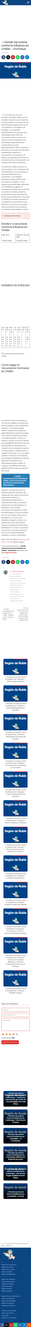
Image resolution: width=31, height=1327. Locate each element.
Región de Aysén (7, 1272)
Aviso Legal (5, 1315)
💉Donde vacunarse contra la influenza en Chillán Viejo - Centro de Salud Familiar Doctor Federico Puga (22, 614)
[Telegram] (27, 57)
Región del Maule (7, 1286)
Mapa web (5, 542)
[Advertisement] (15, 23)
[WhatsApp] (18, 57)
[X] (8, 57)
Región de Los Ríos (7, 1267)
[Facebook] (3, 57)
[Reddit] (29, 1325)
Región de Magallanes (9, 1274)
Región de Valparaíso (8, 1279)
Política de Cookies (8, 1313)
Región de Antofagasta (9, 1301)
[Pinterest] (13, 57)
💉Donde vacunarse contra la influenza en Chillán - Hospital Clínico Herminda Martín (8, 614)
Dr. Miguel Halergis (17, 571)
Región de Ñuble (7, 1289)
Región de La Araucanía (9, 1265)
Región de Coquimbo (8, 1305)
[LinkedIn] (22, 57)
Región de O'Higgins (8, 1284)
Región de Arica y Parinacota (11, 1296)
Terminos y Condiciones (9, 1318)
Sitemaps (22, 539)
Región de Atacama (8, 1303)
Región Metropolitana (8, 1281)
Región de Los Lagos (8, 1269)
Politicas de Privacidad (9, 1311)
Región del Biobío (7, 1291)
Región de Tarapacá (8, 1298)
